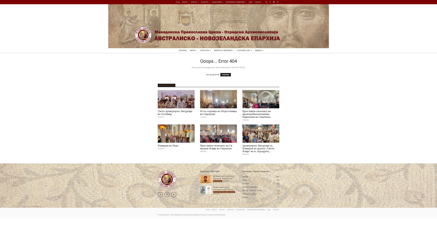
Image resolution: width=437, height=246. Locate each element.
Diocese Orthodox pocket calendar (224, 192)
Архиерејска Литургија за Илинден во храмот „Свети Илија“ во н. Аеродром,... (258, 148)
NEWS (192, 50)
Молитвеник (217, 181)
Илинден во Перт (168, 145)
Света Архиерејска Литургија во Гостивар (175, 113)
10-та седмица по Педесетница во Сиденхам (218, 113)
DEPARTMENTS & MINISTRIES (235, 2)
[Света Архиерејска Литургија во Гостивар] (176, 99)
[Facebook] (270, 2)
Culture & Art (243, 50)
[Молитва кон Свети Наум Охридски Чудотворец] (205, 179)
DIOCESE (194, 2)
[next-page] (205, 198)
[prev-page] (201, 198)
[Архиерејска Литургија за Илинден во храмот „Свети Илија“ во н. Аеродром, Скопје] (260, 133)
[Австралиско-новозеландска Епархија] (218, 26)
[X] (277, 2)
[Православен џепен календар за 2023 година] (205, 190)
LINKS (251, 2)
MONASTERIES (217, 2)
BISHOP (184, 2)
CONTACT (258, 2)
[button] (266, 2)
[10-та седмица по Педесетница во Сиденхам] (218, 99)
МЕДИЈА (258, 50)
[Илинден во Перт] (176, 133)
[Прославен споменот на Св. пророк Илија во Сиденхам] (218, 133)
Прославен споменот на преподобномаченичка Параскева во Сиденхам (256, 114)
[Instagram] (274, 2)
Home (178, 2)
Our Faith (204, 50)
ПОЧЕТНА (183, 50)
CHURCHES (204, 2)
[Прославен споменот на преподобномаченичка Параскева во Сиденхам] (260, 99)
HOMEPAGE (225, 75)
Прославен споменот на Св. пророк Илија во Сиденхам (216, 147)
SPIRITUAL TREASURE (223, 50)
